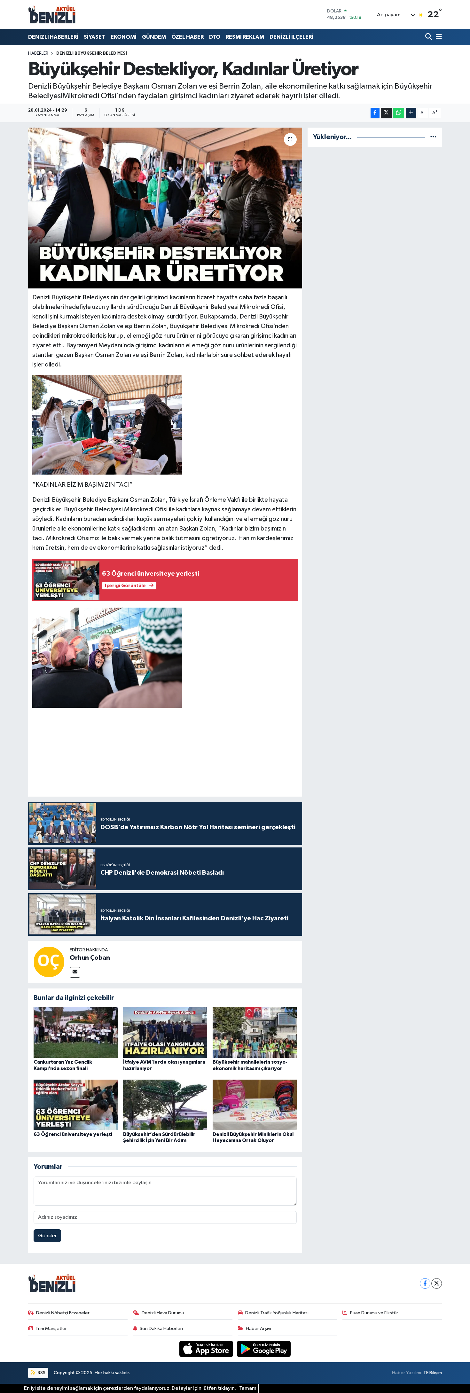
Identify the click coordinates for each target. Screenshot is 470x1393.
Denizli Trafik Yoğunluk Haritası (277, 1312)
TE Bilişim (432, 1372)
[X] (436, 1283)
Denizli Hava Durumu (163, 1312)
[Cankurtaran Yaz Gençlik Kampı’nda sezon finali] (76, 1032)
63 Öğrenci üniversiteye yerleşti (73, 1134)
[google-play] (264, 1348)
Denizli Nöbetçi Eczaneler (63, 1312)
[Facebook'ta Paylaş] (375, 113)
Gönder (47, 1236)
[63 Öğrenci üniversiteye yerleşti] (76, 1104)
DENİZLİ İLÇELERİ (291, 37)
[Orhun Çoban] (49, 961)
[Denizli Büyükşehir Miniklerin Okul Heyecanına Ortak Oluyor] (255, 1104)
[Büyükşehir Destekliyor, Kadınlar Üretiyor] (165, 208)
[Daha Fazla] (411, 113)
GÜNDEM (154, 37)
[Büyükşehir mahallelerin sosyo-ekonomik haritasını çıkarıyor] (255, 1032)
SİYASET (94, 37)
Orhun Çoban (90, 958)
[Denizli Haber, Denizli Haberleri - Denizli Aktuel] (52, 14)
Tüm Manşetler (51, 1328)
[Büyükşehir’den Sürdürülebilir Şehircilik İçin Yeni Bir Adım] (165, 1104)
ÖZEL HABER (187, 37)
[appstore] (207, 1348)
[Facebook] (425, 1283)
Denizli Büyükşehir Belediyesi (91, 53)
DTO (214, 37)
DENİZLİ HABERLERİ (53, 37)
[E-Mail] (75, 972)
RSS (41, 1372)
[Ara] (429, 37)
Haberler (38, 53)
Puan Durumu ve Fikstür (374, 1312)
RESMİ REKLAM (245, 37)
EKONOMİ (124, 37)
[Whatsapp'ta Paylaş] (398, 113)
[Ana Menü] (437, 37)
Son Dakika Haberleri (161, 1328)
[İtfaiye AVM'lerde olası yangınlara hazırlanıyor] (165, 1032)
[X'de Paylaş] (386, 113)
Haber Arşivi (258, 1328)
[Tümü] (433, 137)
